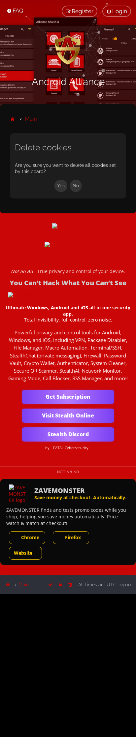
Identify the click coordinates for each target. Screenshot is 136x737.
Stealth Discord (68, 434)
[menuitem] (15, 10)
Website (23, 553)
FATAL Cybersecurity (70, 447)
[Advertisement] (68, 665)
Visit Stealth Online (68, 415)
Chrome (30, 537)
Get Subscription (68, 396)
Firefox (73, 537)
